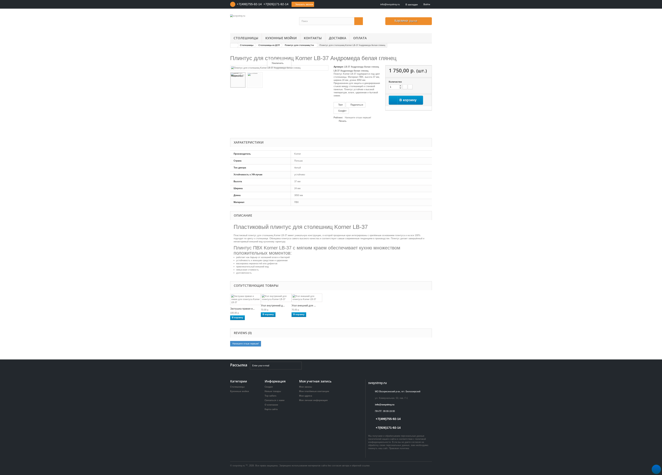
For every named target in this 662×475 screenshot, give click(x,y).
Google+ (342, 111)
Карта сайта (271, 409)
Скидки (269, 387)
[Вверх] (656, 469)
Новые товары (273, 391)
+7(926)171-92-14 (275, 4)
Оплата (360, 38)
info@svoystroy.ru (384, 404)
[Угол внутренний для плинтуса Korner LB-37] (276, 298)
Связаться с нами (274, 400)
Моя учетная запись (315, 381)
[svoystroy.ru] (262, 23)
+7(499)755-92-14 (249, 4)
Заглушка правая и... (242, 308)
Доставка (337, 38)
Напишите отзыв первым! (358, 117)
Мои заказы (305, 387)
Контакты (313, 38)
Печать (343, 121)
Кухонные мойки (281, 38)
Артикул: (338, 66)
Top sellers (270, 396)
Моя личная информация (313, 400)
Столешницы (246, 38)
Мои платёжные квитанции (314, 391)
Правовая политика (399, 448)
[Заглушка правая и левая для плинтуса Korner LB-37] (245, 299)
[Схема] (254, 80)
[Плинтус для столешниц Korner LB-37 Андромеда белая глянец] (237, 80)
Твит (340, 104)
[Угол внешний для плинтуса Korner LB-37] (307, 298)
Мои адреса (305, 396)
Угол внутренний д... (273, 305)
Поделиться (356, 104)
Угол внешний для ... (304, 305)
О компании (271, 404)
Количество (395, 81)
